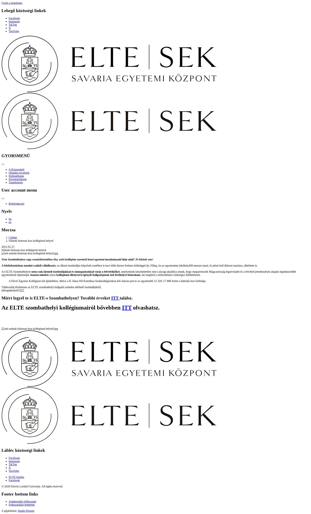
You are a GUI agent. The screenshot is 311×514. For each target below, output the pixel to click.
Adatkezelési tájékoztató (22, 501)
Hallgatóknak (16, 176)
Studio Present (26, 510)
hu (10, 218)
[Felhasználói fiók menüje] (2, 198)
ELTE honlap (16, 477)
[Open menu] (2, 164)
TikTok (13, 24)
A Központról (16, 169)
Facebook (14, 18)
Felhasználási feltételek (22, 504)
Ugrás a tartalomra (11, 2)
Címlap (13, 237)
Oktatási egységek (19, 172)
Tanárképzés (16, 182)
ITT (21, 290)
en (10, 222)
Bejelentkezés (16, 203)
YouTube (14, 31)
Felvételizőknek (18, 179)
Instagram (14, 21)
